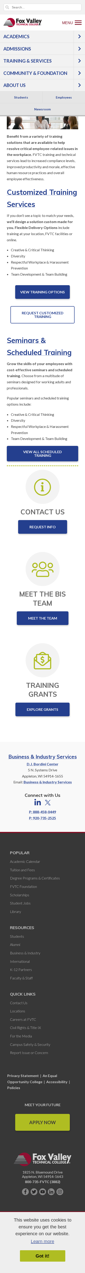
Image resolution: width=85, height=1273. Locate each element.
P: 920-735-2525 (42, 818)
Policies (13, 1087)
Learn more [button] (42, 1241)
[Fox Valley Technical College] (22, 22)
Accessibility (57, 1082)
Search (7, 7)
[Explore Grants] (42, 660)
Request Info (42, 527)
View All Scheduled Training (42, 453)
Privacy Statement (23, 1075)
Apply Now (42, 1122)
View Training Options (42, 292)
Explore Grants (42, 709)
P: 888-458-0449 (42, 812)
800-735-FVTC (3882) (42, 1181)
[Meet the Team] (42, 569)
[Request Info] (42, 486)
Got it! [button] (42, 1255)
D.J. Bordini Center (42, 764)
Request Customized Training (42, 315)
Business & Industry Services (42, 757)
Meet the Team (42, 618)
